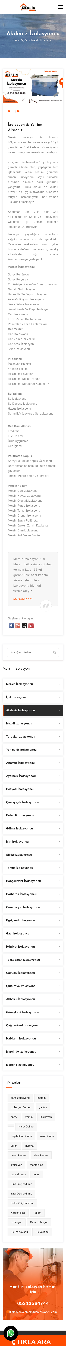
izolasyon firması (21, 1107)
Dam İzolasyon (39, 1222)
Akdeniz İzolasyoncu (20, 710)
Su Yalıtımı (42, 1231)
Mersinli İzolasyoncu (20, 1064)
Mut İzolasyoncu (17, 841)
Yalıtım (37, 1212)
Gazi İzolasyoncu (18, 933)
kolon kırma (47, 1136)
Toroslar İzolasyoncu (20, 736)
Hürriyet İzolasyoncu (20, 946)
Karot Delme (25, 1126)
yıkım (14, 1145)
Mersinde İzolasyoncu (21, 1051)
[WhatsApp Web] (11, 1333)
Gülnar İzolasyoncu (19, 828)
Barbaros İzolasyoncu (21, 894)
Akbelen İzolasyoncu (20, 999)
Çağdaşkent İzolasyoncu (23, 1025)
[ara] (54, 652)
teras (36, 1174)
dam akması (18, 1174)
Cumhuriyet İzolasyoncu (23, 907)
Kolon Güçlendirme (22, 1203)
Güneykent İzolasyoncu (22, 1012)
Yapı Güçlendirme (21, 1193)
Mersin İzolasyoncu (19, 684)
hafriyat (29, 1145)
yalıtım (43, 1107)
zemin (29, 1116)
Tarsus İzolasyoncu (19, 867)
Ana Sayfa (21, 40)
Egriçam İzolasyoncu (20, 920)
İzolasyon (16, 1222)
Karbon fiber (18, 1212)
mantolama (36, 1164)
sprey (14, 1116)
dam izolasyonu (20, 1097)
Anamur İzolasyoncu (20, 762)
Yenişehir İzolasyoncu (21, 749)
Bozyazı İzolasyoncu (20, 789)
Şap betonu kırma (21, 1136)
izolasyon (46, 1116)
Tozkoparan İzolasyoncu (23, 959)
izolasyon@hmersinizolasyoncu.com (33, 1312)
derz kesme (41, 1155)
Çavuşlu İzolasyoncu (20, 972)
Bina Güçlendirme (21, 1183)
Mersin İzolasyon (41, 40)
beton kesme (18, 1155)
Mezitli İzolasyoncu (19, 723)
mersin (41, 1097)
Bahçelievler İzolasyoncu (23, 880)
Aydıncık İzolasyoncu (21, 775)
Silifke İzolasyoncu (19, 854)
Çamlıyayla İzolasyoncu (22, 802)
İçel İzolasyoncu (17, 697)
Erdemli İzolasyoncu (20, 815)
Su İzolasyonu (19, 1231)
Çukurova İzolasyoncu (21, 986)
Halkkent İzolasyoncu (21, 1038)
